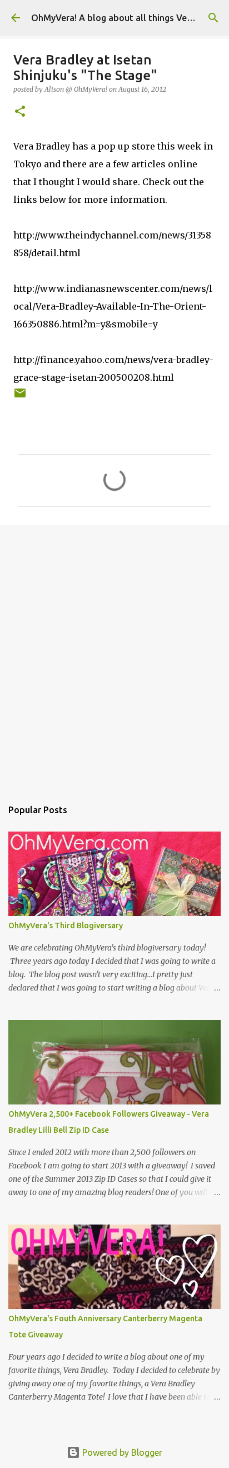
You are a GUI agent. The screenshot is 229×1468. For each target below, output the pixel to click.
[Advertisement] (114, 655)
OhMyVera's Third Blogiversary (65, 925)
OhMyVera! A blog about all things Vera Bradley (130, 18)
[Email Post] (20, 397)
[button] (20, 112)
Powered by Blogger (121, 1452)
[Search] (213, 17)
